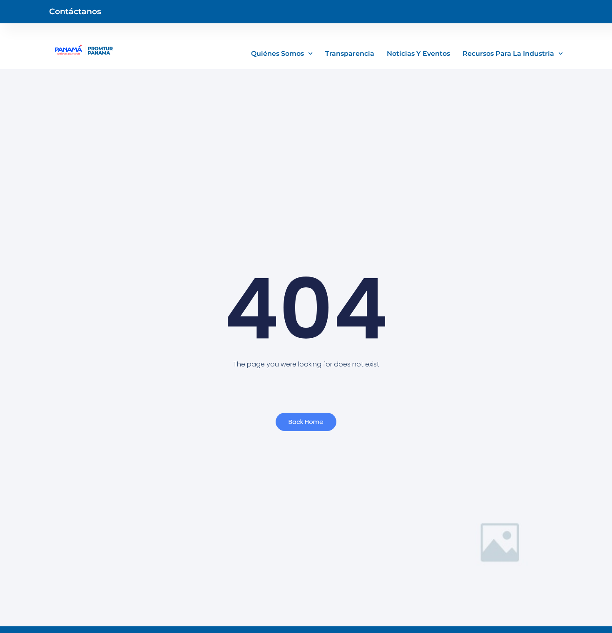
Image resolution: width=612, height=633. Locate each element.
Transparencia (349, 53)
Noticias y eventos (418, 53)
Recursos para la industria (508, 53)
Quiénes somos (277, 53)
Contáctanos (75, 11)
